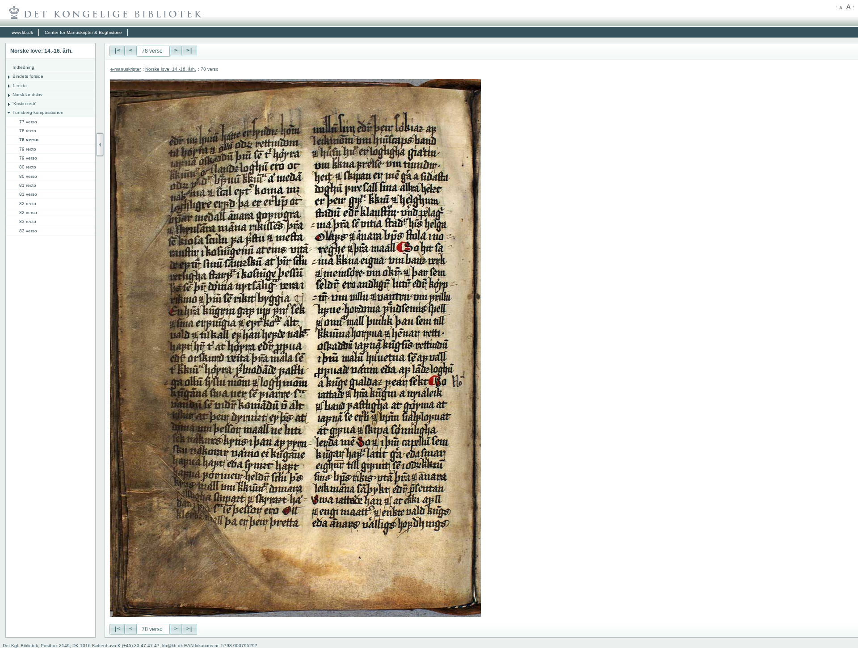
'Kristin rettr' (24, 103)
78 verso (28, 139)
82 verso (28, 212)
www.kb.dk (22, 32)
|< (117, 51)
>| (189, 51)
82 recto (27, 203)
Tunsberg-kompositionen (38, 112)
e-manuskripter (125, 69)
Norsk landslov (27, 94)
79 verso (28, 158)
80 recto (27, 166)
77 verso (28, 121)
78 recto (27, 130)
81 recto (27, 185)
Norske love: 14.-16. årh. (170, 69)
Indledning (23, 67)
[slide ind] (100, 144)
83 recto (27, 221)
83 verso (28, 230)
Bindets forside (28, 76)
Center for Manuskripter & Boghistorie (83, 32)
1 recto (20, 85)
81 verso (28, 194)
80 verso (28, 176)
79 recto (27, 149)
